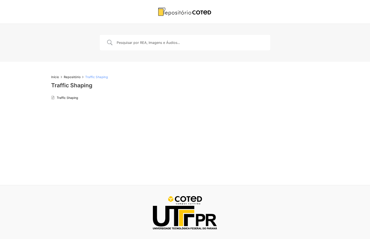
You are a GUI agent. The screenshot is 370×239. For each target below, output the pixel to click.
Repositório (72, 77)
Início (55, 77)
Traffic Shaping (67, 97)
